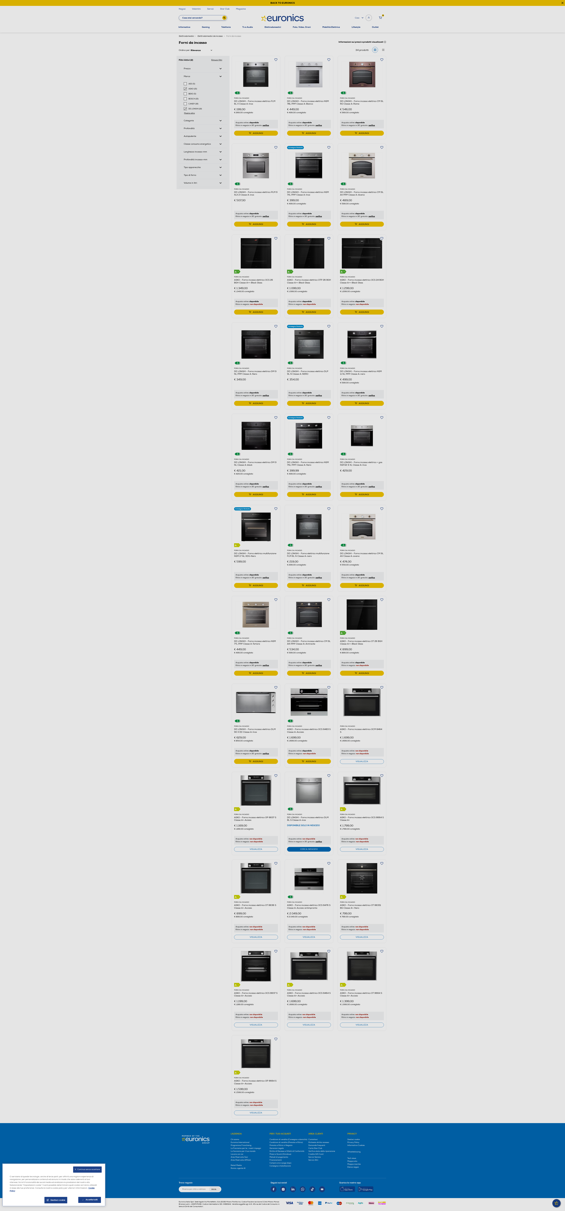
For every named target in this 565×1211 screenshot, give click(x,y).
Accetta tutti (92, 1200)
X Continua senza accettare (87, 1169)
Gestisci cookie (57, 1200)
